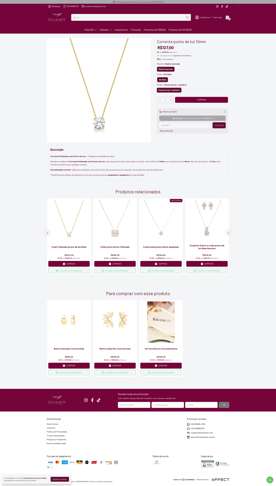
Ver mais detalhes (166, 59)
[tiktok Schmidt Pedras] (227, 6)
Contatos (51, 428)
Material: (168, 64)
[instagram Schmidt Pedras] (217, 6)
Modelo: (172, 85)
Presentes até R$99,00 (155, 29)
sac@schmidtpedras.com (95, 6)
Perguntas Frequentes (56, 439)
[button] (69, 270)
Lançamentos (121, 29)
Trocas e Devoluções (56, 435)
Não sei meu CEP (166, 130)
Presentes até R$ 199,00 (180, 29)
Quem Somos (52, 424)
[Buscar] (187, 17)
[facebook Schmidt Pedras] (222, 6)
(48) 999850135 (73, 6)
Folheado (104, 29)
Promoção (136, 29)
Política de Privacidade (57, 431)
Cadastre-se (205, 17)
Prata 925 (89, 29)
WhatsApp (56, 6)
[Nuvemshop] (184, 480)
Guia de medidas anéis (56, 443)
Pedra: (164, 74)
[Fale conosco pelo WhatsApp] (270, 480)
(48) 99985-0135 (198, 424)
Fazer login (217, 17)
